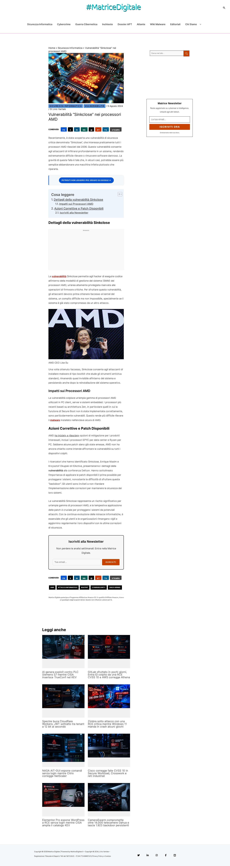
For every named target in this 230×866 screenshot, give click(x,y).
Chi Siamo (191, 24)
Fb (64, 130)
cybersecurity (98, 587)
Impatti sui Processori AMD (76, 203)
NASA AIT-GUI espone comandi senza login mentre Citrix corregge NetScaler (62, 773)
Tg (105, 130)
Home (51, 48)
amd (52, 587)
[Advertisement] (86, 251)
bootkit (84, 587)
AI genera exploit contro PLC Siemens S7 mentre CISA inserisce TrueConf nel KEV (60, 674)
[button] (224, 7)
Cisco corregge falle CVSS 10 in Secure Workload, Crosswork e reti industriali (108, 773)
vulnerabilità (59, 276)
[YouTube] (175, 855)
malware (55, 420)
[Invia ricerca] (186, 53)
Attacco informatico (67, 587)
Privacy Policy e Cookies (101, 856)
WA (84, 130)
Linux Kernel (115, 587)
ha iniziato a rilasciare (67, 435)
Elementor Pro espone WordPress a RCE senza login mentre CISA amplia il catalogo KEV (63, 822)
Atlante (141, 24)
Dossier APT (125, 24)
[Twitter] (138, 855)
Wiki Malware (157, 24)
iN (77, 130)
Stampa (116, 130)
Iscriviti (110, 562)
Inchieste (107, 24)
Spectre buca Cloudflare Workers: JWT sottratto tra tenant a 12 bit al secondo (63, 724)
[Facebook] (166, 855)
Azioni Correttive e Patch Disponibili (78, 208)
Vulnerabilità (94, 106)
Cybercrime (64, 24)
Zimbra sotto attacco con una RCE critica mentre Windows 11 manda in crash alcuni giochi (107, 724)
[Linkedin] (147, 855)
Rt (98, 130)
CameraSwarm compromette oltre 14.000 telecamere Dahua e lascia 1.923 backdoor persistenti (108, 822)
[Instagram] (156, 855)
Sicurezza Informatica (39, 24)
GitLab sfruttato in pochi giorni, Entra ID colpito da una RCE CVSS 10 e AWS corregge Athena (109, 674)
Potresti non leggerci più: (86, 180)
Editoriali (175, 24)
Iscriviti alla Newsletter (74, 212)
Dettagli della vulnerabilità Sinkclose (78, 199)
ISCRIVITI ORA (170, 126)
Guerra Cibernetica (86, 24)
